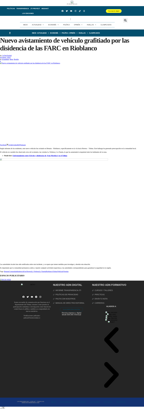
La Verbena (35, 271)
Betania (6, 271)
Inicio (25, 25)
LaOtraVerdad (7, 55)
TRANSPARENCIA (22, 8)
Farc (25, 271)
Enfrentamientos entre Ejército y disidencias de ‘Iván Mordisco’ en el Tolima (40, 156)
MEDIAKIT (45, 8)
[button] (125, 20)
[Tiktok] (80, 11)
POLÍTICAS (11, 8)
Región (16, 59)
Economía (52, 25)
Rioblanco (49, 271)
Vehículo (60, 271)
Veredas (66, 271)
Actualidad (36, 25)
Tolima (55, 271)
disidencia (20, 271)
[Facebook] (62, 11)
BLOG (53, 402)
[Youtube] (71, 11)
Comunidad (13, 271)
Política (66, 25)
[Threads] (84, 11)
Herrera (29, 271)
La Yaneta (42, 271)
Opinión (77, 25)
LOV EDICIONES (28, 13)
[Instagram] (75, 11)
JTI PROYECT (35, 8)
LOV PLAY (108, 402)
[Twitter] (67, 11)
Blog (11, 59)
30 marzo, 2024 (5, 57)
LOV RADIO (95, 402)
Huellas (90, 25)
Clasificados (106, 25)
